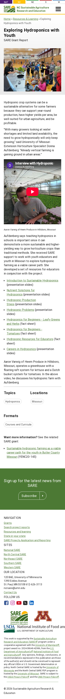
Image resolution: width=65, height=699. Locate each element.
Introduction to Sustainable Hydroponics (32, 280)
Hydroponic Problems (20, 310)
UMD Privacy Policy (47, 676)
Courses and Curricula (18, 424)
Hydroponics (12, 401)
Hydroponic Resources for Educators (30, 339)
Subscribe (29, 496)
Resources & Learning (25, 19)
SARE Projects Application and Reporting (27, 540)
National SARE (12, 550)
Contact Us (10, 592)
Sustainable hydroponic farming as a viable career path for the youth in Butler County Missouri (34, 452)
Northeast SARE (13, 558)
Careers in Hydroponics (21, 349)
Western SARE (12, 567)
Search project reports (17, 527)
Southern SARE (12, 563)
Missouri (37, 401)
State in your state (15, 536)
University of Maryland (46, 645)
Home (7, 19)
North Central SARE (15, 554)
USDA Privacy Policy (17, 676)
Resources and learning (17, 531)
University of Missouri (28, 673)
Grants (8, 523)
